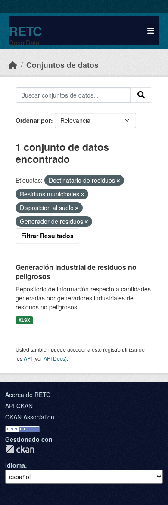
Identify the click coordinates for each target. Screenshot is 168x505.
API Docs (54, 358)
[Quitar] (118, 180)
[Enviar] (141, 95)
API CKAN (19, 405)
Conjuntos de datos (62, 64)
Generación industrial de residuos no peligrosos (76, 271)
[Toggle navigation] (150, 30)
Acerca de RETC (27, 394)
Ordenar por (33, 120)
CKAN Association (29, 417)
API (28, 358)
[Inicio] (13, 64)
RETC (25, 30)
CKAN (19, 449)
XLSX (24, 320)
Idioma (15, 465)
